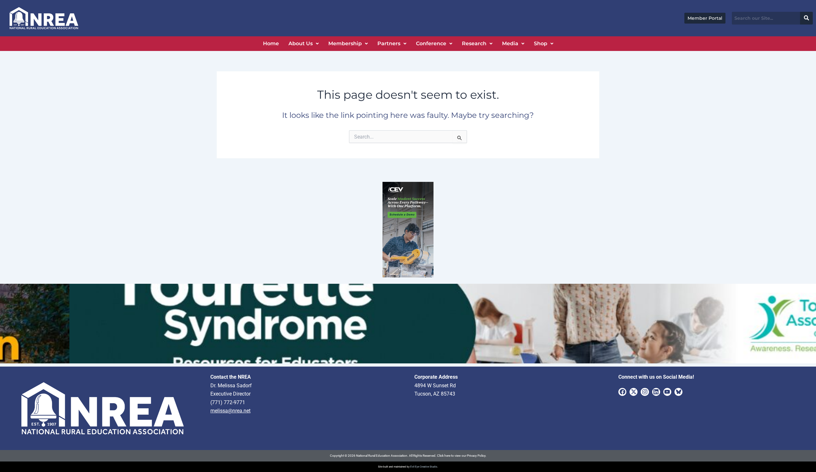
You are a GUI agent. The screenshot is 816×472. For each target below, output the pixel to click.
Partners (388, 43)
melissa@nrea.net (230, 411)
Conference (431, 43)
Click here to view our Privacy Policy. (461, 455)
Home (271, 43)
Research (474, 43)
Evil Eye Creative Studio (423, 466)
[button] (304, 43)
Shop (540, 43)
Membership (345, 43)
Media (510, 43)
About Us (300, 43)
